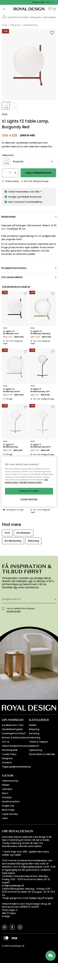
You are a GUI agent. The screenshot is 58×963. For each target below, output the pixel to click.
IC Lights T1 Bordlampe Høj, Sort (40, 390)
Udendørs (7, 789)
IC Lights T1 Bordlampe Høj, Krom (41, 446)
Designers (7, 758)
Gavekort (7, 762)
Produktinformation (13, 268)
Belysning (34, 729)
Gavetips (7, 797)
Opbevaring (35, 750)
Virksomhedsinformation (15, 746)
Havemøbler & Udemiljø (42, 754)
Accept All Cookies (29, 491)
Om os (5, 742)
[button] (50, 9)
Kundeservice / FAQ (13, 725)
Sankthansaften (11, 801)
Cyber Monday (10, 814)
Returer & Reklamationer (15, 737)
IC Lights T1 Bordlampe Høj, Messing (10, 446)
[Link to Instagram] (20, 927)
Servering (34, 733)
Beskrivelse (8, 217)
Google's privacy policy (30, 482)
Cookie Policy (9, 754)
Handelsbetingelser (12, 729)
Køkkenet (34, 746)
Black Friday (8, 810)
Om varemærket (12, 277)
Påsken (6, 785)
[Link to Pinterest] (4, 927)
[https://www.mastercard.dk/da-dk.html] (6, 938)
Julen (5, 818)
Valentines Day (10, 781)
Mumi (5, 793)
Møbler (32, 725)
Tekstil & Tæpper (38, 742)
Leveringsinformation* (14, 733)
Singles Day (8, 806)
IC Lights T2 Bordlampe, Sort (11, 332)
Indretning (34, 737)
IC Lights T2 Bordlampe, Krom (11, 390)
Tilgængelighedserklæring (16, 767)
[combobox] (29, 161)
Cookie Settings (29, 499)
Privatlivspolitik (10, 750)
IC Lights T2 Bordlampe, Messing (40, 332)
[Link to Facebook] (12, 927)
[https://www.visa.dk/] (14, 938)
